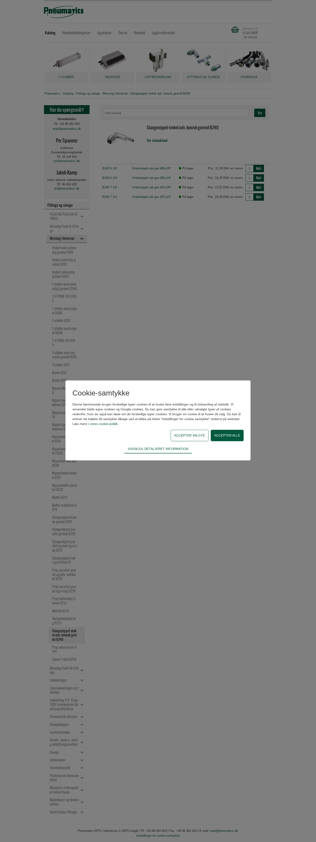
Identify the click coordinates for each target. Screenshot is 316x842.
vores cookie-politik (104, 424)
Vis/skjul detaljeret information (158, 449)
